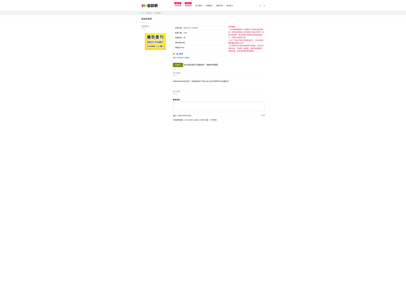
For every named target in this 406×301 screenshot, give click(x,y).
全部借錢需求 (149, 13)
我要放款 (188, 4)
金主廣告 (198, 5)
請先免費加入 (190, 120)
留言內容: (176, 100)
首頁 (142, 13)
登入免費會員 (202, 120)
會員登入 (229, 5)
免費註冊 (219, 5)
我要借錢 (178, 4)
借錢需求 (209, 5)
